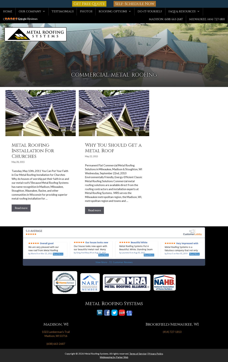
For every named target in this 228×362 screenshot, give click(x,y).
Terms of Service (137, 353)
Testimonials (63, 11)
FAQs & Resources (181, 11)
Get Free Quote (89, 3)
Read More (58, 254)
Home (7, 11)
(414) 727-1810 (172, 331)
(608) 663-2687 (56, 343)
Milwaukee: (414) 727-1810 (207, 19)
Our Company (30, 11)
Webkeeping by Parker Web (114, 357)
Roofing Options (113, 11)
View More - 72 (114, 262)
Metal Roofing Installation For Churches (33, 151)
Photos (86, 11)
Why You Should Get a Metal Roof (113, 148)
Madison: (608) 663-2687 (166, 19)
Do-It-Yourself (150, 11)
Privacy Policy (155, 353)
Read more (21, 208)
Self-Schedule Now (134, 3)
